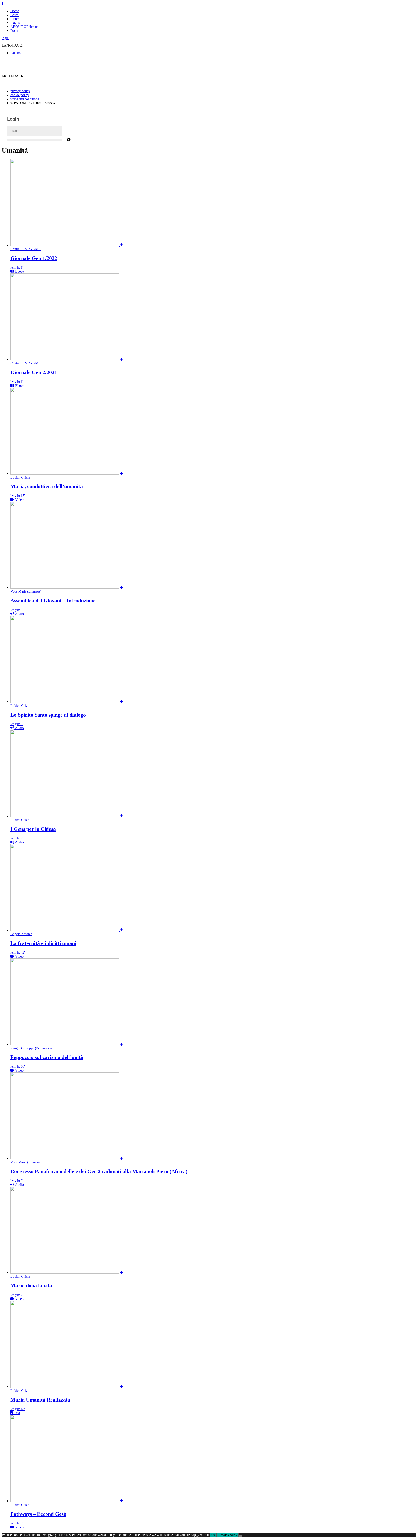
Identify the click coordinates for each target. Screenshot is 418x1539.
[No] (240, 1536)
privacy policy (20, 91)
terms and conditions (24, 99)
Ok (213, 1535)
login (5, 38)
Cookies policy (228, 1535)
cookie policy (19, 95)
